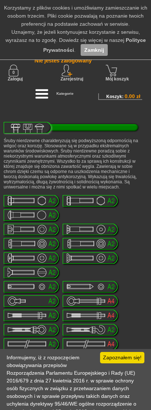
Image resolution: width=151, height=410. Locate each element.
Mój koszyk (117, 79)
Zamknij (94, 50)
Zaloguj (15, 79)
